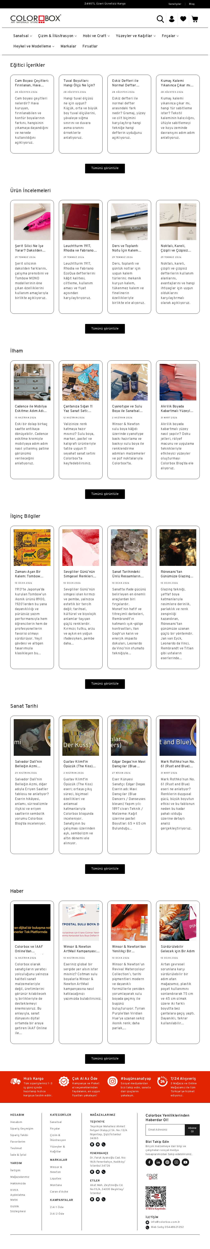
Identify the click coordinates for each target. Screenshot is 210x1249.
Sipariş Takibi (19, 1135)
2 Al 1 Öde (57, 1207)
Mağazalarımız (20, 1177)
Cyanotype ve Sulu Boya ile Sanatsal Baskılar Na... (127, 409)
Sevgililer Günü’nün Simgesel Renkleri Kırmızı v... (79, 575)
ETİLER (95, 1180)
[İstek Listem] (183, 19)
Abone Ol (192, 1129)
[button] (160, 19)
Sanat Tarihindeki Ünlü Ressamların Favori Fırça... (126, 575)
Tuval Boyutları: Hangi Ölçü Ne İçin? (79, 83)
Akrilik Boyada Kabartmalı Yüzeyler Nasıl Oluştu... (177, 409)
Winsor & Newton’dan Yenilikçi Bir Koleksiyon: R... (129, 950)
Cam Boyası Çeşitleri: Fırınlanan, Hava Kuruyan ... (32, 84)
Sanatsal (56, 1122)
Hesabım (16, 1122)
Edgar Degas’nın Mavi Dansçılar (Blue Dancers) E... (128, 764)
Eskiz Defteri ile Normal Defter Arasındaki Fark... (126, 84)
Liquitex (55, 1178)
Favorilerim (17, 1142)
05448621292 (174, 1227)
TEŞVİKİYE (97, 1122)
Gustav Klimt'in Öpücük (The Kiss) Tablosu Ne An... (78, 764)
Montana (56, 1185)
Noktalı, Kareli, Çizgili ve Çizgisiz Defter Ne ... (174, 249)
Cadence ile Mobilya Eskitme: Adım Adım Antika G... (31, 409)
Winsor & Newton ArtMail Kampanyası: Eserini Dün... (80, 950)
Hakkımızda (18, 1183)
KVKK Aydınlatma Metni (17, 1195)
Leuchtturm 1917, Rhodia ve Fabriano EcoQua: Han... (79, 249)
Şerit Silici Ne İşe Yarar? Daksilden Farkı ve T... (29, 249)
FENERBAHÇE (99, 1153)
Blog (192, 4)
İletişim (15, 1170)
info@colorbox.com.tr (165, 1222)
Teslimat (16, 1148)
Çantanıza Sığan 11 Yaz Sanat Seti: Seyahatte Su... (78, 409)
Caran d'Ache (59, 1192)
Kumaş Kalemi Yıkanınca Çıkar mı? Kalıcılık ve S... (176, 84)
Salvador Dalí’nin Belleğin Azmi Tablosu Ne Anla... (29, 764)
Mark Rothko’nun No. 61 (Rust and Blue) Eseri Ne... (178, 764)
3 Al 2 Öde (57, 1214)
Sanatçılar (175, 4)
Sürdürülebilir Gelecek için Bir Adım (178, 949)
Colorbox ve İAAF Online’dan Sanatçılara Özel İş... (31, 950)
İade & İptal (18, 1155)
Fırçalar (55, 1129)
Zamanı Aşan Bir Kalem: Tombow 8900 (28, 575)
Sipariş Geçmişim (21, 1129)
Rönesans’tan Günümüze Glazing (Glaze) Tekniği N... (176, 575)
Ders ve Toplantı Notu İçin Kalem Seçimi (125, 249)
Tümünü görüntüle (105, 168)
